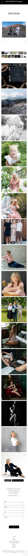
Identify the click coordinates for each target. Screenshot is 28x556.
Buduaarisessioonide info (14, 541)
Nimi (5, 501)
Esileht (14, 536)
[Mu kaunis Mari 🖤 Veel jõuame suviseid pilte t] (14, 205)
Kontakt (14, 544)
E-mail (5, 506)
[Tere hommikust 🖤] (14, 361)
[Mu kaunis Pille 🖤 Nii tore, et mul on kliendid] (14, 283)
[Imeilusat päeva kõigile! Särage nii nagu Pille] (14, 257)
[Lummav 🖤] (14, 387)
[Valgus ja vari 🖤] (14, 413)
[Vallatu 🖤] (14, 335)
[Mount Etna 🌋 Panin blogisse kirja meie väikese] (14, 101)
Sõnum (5, 517)
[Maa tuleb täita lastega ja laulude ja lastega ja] (14, 153)
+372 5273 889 (14, 493)
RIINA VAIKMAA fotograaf (14, 1)
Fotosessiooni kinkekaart (14, 542)
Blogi (14, 545)
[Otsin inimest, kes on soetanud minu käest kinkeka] (14, 75)
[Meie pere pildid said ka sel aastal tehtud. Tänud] (14, 231)
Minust (14, 539)
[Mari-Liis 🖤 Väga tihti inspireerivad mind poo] (14, 465)
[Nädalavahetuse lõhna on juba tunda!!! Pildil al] (14, 179)
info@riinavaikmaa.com (14, 495)
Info (14, 538)
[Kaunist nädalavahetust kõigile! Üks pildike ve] (14, 439)
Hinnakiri (14, 547)
